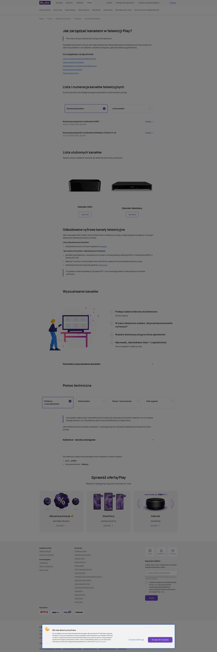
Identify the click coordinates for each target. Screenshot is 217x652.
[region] (108, 636)
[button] (47, 629)
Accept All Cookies (160, 640)
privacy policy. (102, 642)
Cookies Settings (136, 639)
